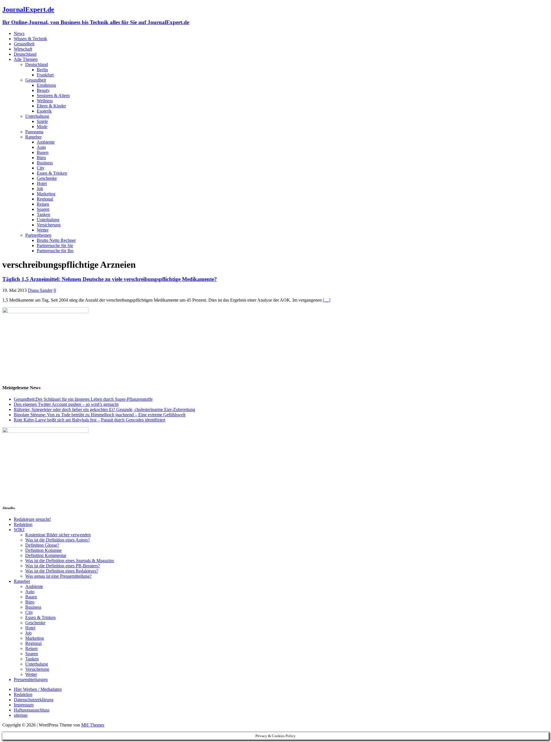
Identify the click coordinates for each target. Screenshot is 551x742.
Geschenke (47, 178)
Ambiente (46, 142)
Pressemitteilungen (31, 679)
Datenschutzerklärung (33, 699)
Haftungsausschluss (31, 710)
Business (45, 162)
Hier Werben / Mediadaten (38, 689)
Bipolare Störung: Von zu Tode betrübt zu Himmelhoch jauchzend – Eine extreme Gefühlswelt (99, 414)
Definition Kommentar (45, 555)
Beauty (43, 90)
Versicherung (49, 224)
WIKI (19, 529)
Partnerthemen (38, 235)
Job (40, 188)
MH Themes (92, 724)
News (19, 33)
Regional (45, 198)
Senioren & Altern (53, 95)
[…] (326, 300)
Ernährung (46, 85)
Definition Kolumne (43, 550)
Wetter (42, 230)
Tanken (43, 214)
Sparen (43, 209)
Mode (42, 126)
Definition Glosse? (42, 545)
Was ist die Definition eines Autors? (57, 539)
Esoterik (44, 111)
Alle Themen (26, 59)
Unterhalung (48, 219)
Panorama (34, 131)
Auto (41, 147)
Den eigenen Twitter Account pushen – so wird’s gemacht (66, 404)
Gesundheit (24, 43)
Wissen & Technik (30, 38)
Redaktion (23, 524)
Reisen (43, 204)
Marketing (46, 193)
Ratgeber (33, 136)
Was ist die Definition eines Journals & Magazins (69, 560)
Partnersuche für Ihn (55, 250)
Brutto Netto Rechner (56, 240)
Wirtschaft (23, 49)
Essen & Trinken (52, 173)
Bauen (42, 152)
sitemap (21, 715)
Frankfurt (45, 74)
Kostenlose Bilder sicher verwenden (58, 534)
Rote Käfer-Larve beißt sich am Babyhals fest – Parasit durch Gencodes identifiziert (89, 419)
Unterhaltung (37, 116)
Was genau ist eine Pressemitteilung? (58, 576)
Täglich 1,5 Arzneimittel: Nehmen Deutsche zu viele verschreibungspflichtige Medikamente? (109, 279)
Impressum (24, 704)
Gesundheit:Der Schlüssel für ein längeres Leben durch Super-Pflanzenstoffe (83, 399)
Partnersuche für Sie (55, 245)
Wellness (45, 100)
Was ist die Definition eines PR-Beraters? (62, 565)
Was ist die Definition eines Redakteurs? (61, 570)
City (40, 167)
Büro (41, 157)
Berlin (42, 69)
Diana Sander (40, 290)
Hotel (42, 183)
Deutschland (25, 54)
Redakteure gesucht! (32, 519)
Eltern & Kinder (51, 105)
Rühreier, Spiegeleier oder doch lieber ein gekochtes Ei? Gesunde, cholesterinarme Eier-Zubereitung (104, 409)
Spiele (42, 121)
